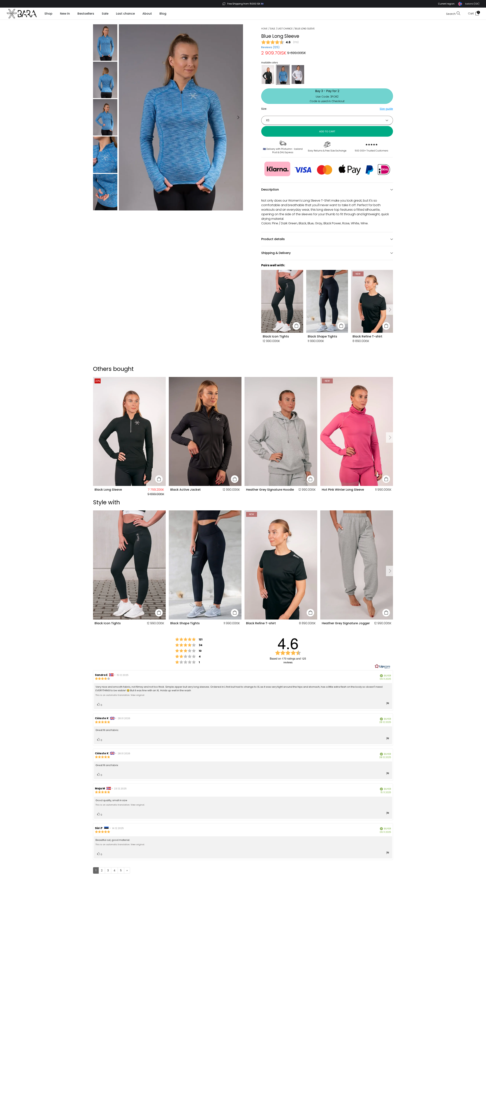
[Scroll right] (389, 309)
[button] (458, 4)
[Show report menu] (387, 704)
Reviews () (270, 47)
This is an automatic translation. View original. (120, 695)
